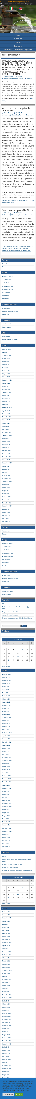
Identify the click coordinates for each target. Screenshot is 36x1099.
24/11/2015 (19, 76)
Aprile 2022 (5, 386)
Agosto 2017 (6, 466)
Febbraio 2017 (6, 475)
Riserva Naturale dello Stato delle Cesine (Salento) (17, 618)
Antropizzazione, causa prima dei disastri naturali (16, 109)
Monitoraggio (6, 336)
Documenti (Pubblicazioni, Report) (13, 78)
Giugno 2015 (6, 512)
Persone (4, 267)
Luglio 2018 (5, 438)
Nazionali (6, 282)
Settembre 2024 (7, 355)
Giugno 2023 (6, 374)
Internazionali (8, 279)
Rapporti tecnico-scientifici (10, 311)
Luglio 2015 (5, 509)
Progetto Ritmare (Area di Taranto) (12, 612)
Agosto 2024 (6, 358)
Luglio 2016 (5, 484)
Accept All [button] (19, 1094)
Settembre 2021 (7, 392)
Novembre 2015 (6, 503)
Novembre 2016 (6, 478)
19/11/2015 (19, 113)
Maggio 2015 (6, 515)
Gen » (8, 666)
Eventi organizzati (7, 289)
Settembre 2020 (7, 407)
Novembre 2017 (6, 457)
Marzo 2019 (5, 429)
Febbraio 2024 (6, 371)
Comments (29, 78)
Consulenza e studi (7, 286)
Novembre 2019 (6, 417)
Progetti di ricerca (7, 276)
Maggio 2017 (6, 472)
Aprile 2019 (5, 426)
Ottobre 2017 (6, 460)
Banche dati (5, 298)
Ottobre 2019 (6, 420)
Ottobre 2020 (6, 404)
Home (18, 35)
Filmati (4, 604)
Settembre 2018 (7, 435)
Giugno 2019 (6, 423)
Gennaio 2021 (6, 401)
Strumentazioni (6, 327)
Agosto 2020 (6, 411)
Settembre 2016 (7, 481)
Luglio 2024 (5, 361)
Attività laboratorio (7, 324)
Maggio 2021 (6, 398)
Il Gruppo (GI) (18, 39)
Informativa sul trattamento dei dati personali (18, 50)
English (24, 9)
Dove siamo (18, 46)
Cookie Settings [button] (8, 1094)
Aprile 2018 (5, 447)
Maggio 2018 (6, 444)
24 (9, 660)
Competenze (6, 264)
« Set (3, 666)
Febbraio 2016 (6, 497)
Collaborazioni (6, 292)
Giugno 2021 (6, 395)
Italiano (15, 9)
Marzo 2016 (5, 493)
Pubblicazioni (6, 308)
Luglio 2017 (5, 469)
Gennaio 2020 (6, 414)
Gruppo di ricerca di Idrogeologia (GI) (14, 1)
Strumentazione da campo (10, 339)
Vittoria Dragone (8, 76)
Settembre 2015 (7, 506)
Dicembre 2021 (6, 389)
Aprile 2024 (5, 364)
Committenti (5, 295)
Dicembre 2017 (6, 454)
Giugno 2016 (6, 487)
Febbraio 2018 (6, 450)
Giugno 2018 (6, 441)
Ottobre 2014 (6, 521)
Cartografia (5, 314)
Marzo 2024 (5, 368)
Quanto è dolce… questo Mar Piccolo (18, 210)
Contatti (18, 42)
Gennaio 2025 (6, 352)
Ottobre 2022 (6, 377)
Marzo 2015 (5, 518)
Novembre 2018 (6, 432)
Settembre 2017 (7, 463)
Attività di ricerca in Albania (10, 615)
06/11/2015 (19, 213)
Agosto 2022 (6, 383)
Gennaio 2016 (6, 500)
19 (18, 656)
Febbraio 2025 (6, 349)
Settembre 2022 (7, 380)
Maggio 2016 (6, 490)
